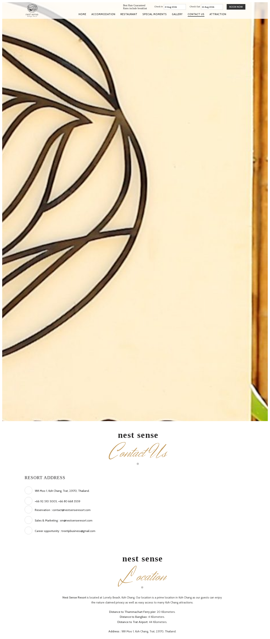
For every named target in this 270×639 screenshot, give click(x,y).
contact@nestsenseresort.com (71, 510)
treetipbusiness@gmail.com (78, 531)
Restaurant (128, 14)
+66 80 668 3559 (69, 501)
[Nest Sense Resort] (37, 10)
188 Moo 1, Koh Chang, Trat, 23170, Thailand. (62, 491)
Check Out (195, 6)
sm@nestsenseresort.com (76, 520)
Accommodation (103, 14)
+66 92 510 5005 (46, 501)
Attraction (218, 14)
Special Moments (155, 14)
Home (82, 14)
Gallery (177, 14)
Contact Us (196, 14)
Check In (158, 6)
